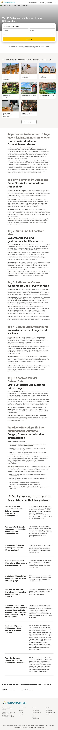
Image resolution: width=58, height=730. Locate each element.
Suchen (29, 39)
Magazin (21, 714)
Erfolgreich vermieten (32, 2)
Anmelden (42, 2)
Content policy (24, 727)
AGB (53, 725)
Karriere (21, 710)
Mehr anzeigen (28, 122)
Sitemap (31, 727)
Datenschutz (17, 727)
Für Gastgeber (49, 710)
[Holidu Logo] (8, 2)
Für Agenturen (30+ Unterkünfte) (50, 713)
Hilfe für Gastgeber (36, 712)
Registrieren (49, 2)
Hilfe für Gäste (35, 710)
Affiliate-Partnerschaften (36, 717)
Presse (34, 714)
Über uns (21, 712)
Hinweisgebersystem (39, 727)
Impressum (48, 725)
